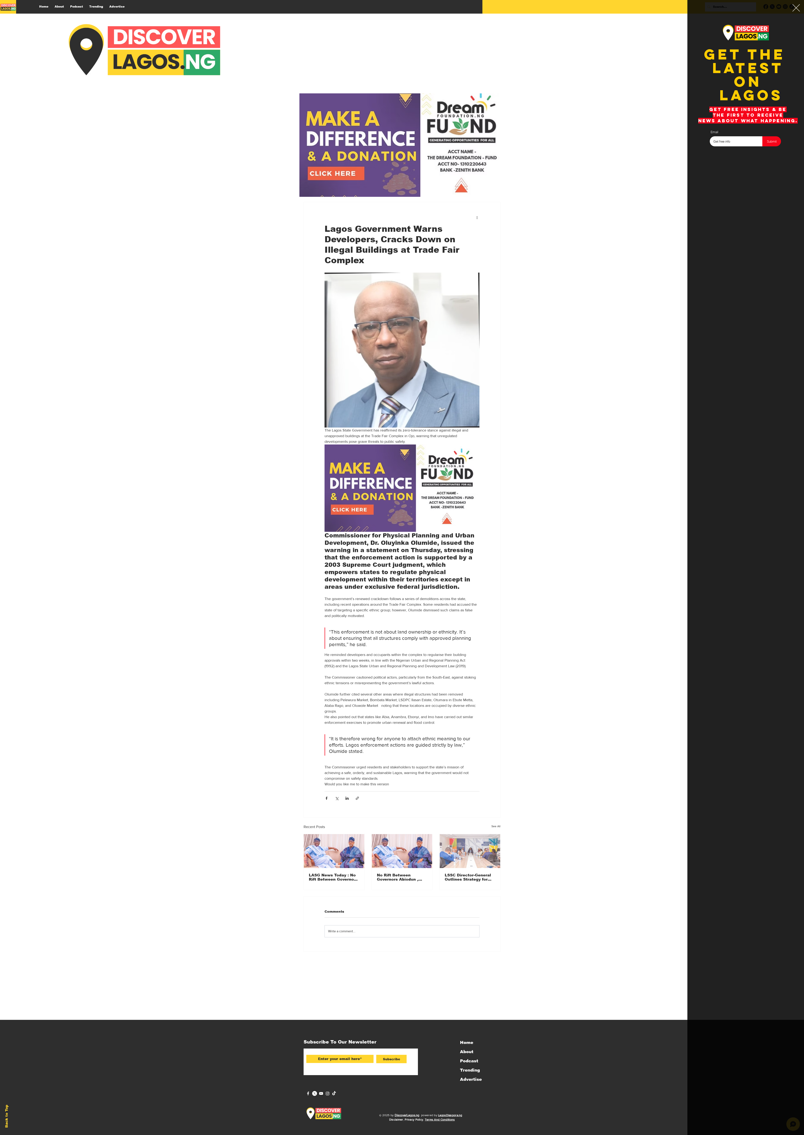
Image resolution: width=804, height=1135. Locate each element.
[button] (796, 8)
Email (714, 132)
